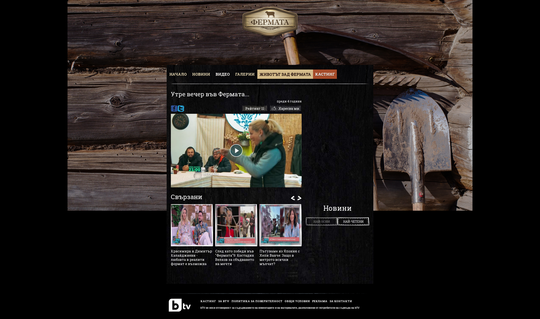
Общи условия (297, 301)
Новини (201, 74)
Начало (178, 74)
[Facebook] (174, 108)
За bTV (223, 301)
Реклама (319, 301)
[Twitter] (181, 108)
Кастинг (325, 74)
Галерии (245, 74)
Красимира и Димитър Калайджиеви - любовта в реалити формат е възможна (191, 257)
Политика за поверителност (256, 301)
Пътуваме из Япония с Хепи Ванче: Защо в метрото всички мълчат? (279, 257)
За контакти (340, 301)
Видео (223, 74)
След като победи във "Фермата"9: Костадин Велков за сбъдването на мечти (234, 257)
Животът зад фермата (285, 74)
